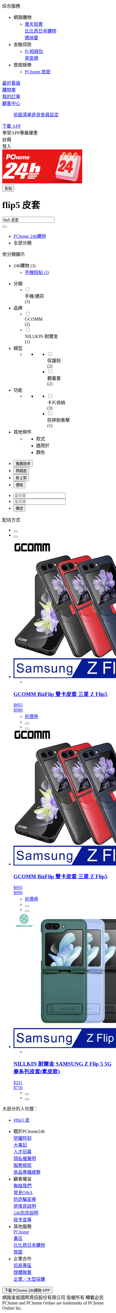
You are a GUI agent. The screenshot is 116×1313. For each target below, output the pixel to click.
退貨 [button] (36, 114)
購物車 (9, 89)
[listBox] (58, 519)
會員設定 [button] (50, 114)
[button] (58, 38)
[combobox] (58, 207)
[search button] (4, 227)
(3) (37, 272)
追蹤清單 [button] (23, 114)
